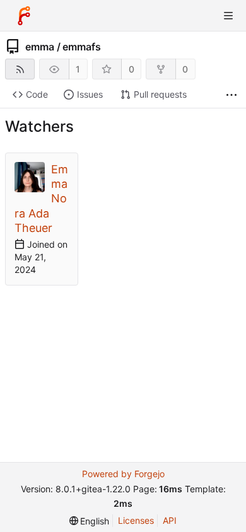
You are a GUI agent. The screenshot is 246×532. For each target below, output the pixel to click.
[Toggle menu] (228, 15)
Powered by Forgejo (123, 473)
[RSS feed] (20, 69)
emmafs (81, 46)
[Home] (24, 15)
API (170, 520)
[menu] (89, 521)
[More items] (231, 95)
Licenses (136, 520)
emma (39, 46)
